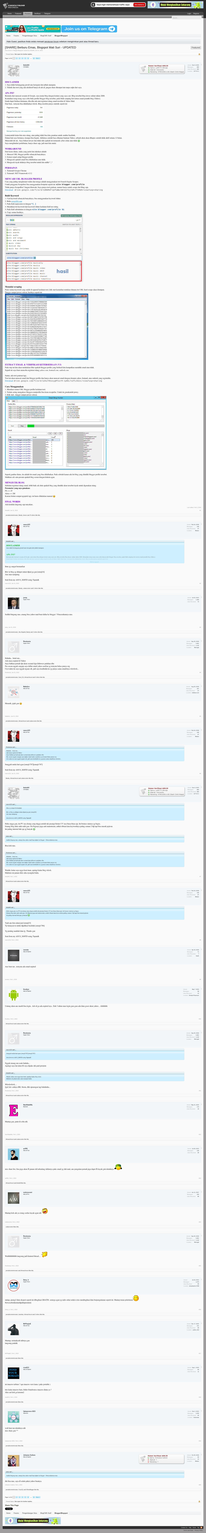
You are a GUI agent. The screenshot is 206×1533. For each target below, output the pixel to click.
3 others (35, 632)
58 (198, 991)
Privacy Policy (199, 1530)
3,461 (197, 643)
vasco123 (26, 524)
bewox (25, 515)
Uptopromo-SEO (29, 1411)
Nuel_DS (21, 677)
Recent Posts (35, 16)
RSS (201, 1527)
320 (198, 1194)
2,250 (197, 1413)
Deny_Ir (26, 1280)
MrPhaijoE (27, 1324)
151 (198, 1325)
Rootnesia (27, 641)
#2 (200, 583)
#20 (200, 1485)
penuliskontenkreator (12, 515)
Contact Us (184, 1527)
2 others (35, 588)
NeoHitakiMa (27, 1105)
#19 (200, 1441)
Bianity (20, 515)
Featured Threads (23, 16)
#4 (200, 672)
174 (198, 1107)
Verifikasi (37, 13)
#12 (200, 1134)
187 (198, 688)
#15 (200, 1265)
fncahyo (26, 989)
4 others (37, 677)
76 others (32, 515)
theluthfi (32, 50)
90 (198, 1369)
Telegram (47, 13)
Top (198, 1527)
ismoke (26, 950)
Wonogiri (196, 647)
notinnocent (27, 1192)
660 (198, 67)
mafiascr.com (195, 692)
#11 (200, 1090)
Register (196, 13)
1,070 (197, 1282)
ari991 (25, 1148)
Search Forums (10, 16)
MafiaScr (26, 686)
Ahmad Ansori (28, 677)
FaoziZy (21, 1489)
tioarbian (21, 1314)
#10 (200, 1019)
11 (33, 58)
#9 (200, 979)
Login (189, 13)
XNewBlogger (30, 1489)
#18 (200, 1397)
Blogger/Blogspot (18, 50)
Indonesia (196, 1417)
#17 (200, 1353)
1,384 (197, 599)
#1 (200, 510)
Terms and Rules (188, 1530)
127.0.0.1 (196, 71)
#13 (200, 1178)
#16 (200, 1309)
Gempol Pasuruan (194, 995)
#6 (200, 773)
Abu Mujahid (22, 632)
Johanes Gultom (29, 1455)
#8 (200, 940)
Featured (18, 13)
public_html (196, 1330)
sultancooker (27, 588)
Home (10, 13)
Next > (38, 58)
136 (198, 1150)
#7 (200, 876)
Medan (197, 530)
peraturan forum (51, 41)
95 (198, 1457)
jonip (25, 598)
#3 (200, 627)
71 (198, 951)
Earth (197, 956)
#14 (200, 1222)
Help (190, 1527)
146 (198, 526)
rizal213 (26, 1367)
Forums (28, 14)
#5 (200, 716)
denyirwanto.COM (194, 1286)
